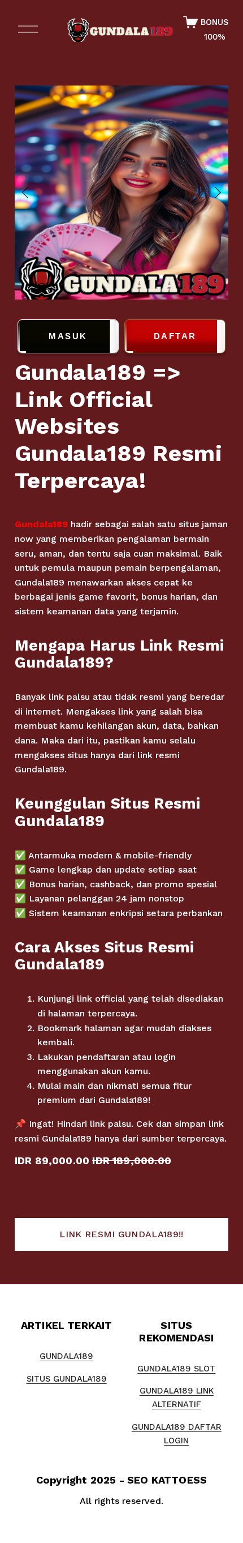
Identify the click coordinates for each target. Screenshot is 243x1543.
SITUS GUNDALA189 (67, 1379)
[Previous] (32, 192)
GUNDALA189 (66, 1356)
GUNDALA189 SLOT (176, 1369)
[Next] (211, 192)
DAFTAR (175, 336)
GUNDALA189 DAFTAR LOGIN (177, 1434)
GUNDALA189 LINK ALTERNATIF (177, 1397)
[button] (121, 1234)
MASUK (68, 336)
